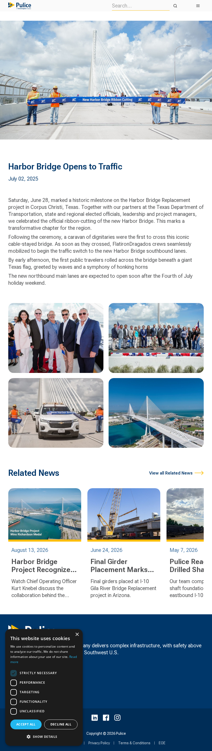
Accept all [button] (26, 724)
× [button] (77, 634)
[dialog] (44, 687)
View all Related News (171, 473)
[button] (44, 737)
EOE (162, 743)
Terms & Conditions (134, 743)
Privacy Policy (99, 743)
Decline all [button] (60, 724)
